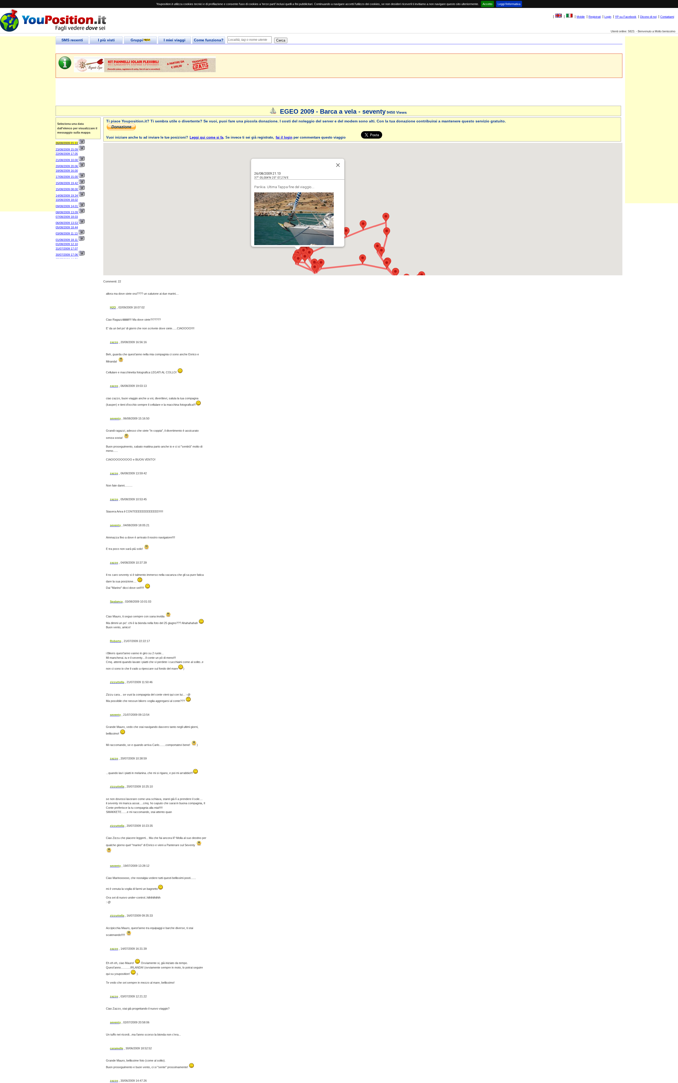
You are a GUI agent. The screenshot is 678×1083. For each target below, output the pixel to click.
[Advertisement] (152, 49)
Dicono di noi (648, 16)
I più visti (106, 40)
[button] (298, 260)
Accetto (487, 4)
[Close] (338, 165)
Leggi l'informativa (509, 4)
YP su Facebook (625, 16)
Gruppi (137, 40)
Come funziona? (209, 40)
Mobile (581, 16)
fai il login (284, 137)
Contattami (667, 16)
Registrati (594, 16)
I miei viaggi (174, 40)
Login (607, 16)
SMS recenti (72, 40)
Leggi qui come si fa (206, 137)
